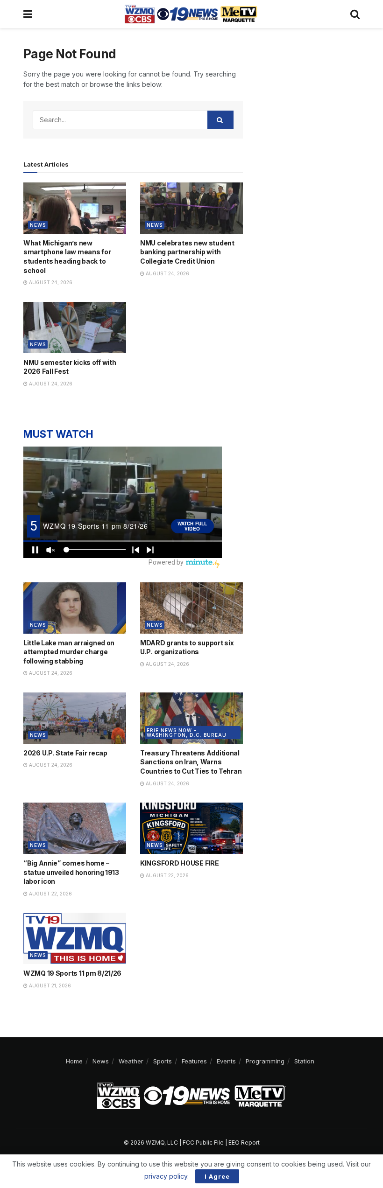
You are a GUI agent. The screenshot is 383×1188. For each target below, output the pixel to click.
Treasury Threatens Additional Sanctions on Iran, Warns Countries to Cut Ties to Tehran (190, 762)
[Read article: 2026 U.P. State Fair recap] (74, 718)
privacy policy (165, 1176)
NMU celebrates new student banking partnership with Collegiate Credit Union (187, 252)
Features (194, 1061)
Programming (265, 1061)
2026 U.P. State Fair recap (65, 753)
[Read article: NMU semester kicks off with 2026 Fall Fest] (74, 327)
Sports (162, 1061)
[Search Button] (355, 14)
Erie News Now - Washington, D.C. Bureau (187, 732)
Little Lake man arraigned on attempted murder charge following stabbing (68, 652)
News (38, 225)
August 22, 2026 (50, 893)
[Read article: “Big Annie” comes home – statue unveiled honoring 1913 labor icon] (74, 828)
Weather (131, 1061)
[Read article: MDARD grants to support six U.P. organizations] (191, 608)
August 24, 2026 (50, 282)
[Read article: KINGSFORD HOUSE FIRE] (191, 828)
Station (304, 1061)
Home (74, 1061)
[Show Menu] (27, 14)
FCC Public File (203, 1142)
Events (226, 1061)
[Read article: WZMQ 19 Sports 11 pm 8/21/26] (74, 938)
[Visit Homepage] (191, 14)
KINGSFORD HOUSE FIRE (179, 863)
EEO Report (244, 1142)
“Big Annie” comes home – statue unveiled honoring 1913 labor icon (71, 872)
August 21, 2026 (49, 985)
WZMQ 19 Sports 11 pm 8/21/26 (72, 973)
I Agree (217, 1176)
